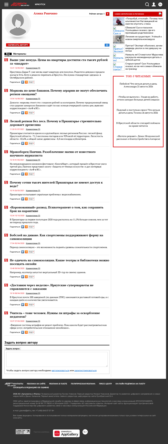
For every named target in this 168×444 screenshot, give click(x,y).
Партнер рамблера (41, 432)
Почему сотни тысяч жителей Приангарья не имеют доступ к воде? (56, 184)
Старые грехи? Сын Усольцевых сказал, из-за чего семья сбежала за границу (143, 66)
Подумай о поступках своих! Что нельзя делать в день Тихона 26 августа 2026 (138, 111)
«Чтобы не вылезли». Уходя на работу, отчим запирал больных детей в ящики (138, 98)
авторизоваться (60, 370)
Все (8, 53)
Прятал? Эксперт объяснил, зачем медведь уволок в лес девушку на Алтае (143, 48)
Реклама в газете (58, 384)
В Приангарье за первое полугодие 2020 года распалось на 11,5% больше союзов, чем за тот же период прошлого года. (59, 221)
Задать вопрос (13, 348)
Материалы (19, 53)
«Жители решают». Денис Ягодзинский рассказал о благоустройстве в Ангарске (138, 137)
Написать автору (18, 45)
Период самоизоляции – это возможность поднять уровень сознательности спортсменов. (58, 247)
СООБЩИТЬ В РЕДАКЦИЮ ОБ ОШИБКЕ (31, 387)
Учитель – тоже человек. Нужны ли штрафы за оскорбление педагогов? (55, 315)
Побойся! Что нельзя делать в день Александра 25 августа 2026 (138, 85)
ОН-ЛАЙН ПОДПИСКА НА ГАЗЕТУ (130, 384)
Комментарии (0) (33, 68)
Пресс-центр (105, 384)
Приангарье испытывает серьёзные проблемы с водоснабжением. (45, 194)
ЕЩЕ (31, 82)
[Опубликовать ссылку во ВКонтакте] (22, 82)
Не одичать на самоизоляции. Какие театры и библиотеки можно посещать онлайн (59, 262)
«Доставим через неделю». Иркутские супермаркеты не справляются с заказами (52, 287)
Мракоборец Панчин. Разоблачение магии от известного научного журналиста (53, 153)
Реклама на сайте (36, 384)
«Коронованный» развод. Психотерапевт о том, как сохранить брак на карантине (56, 209)
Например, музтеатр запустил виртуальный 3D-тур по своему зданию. (48, 272)
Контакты (18, 384)
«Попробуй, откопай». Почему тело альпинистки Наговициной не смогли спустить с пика (144, 21)
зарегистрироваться (85, 370)
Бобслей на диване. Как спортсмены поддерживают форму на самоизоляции (56, 237)
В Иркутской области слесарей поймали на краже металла (138, 124)
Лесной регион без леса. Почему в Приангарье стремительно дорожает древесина (55, 123)
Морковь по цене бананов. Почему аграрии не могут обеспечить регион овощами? (58, 92)
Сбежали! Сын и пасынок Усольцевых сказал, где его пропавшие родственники (140, 30)
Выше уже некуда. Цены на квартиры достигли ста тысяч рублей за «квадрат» (59, 61)
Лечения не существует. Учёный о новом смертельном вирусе (143, 37)
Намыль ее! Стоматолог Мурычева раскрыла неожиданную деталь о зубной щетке (144, 57)
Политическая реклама (83, 384)
